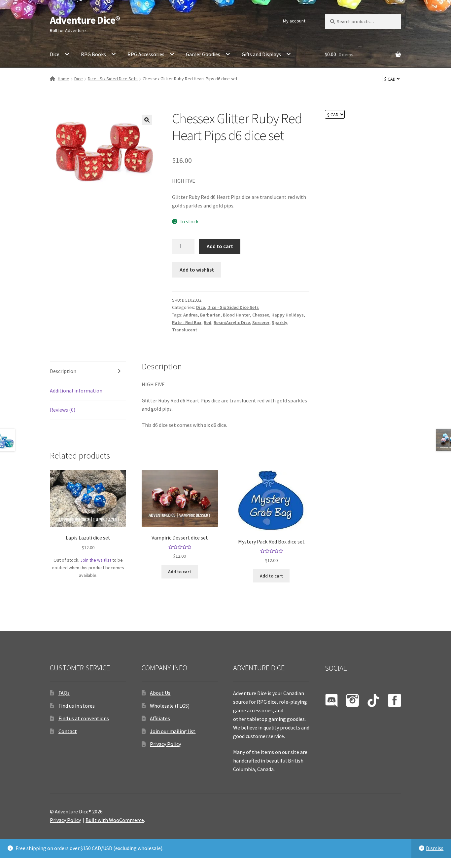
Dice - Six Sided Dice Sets (113, 79)
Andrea (190, 315)
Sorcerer (260, 322)
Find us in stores (76, 705)
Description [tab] (63, 371)
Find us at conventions (83, 718)
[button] (147, 120)
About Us (160, 693)
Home (63, 79)
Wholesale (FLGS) (170, 705)
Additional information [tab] (76, 390)
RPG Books (93, 54)
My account (294, 21)
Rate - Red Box (186, 322)
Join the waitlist (95, 560)
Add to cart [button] (179, 572)
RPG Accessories (145, 54)
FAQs (64, 693)
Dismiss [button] (434, 848)
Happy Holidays (287, 315)
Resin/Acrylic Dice (232, 322)
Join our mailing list (172, 731)
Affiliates (160, 718)
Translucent (184, 330)
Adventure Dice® (85, 20)
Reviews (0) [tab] (62, 409)
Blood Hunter (236, 315)
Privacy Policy (165, 744)
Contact (67, 731)
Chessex (260, 315)
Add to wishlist (197, 269)
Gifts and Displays (261, 54)
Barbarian (210, 315)
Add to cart (220, 246)
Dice (54, 54)
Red (207, 322)
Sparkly (279, 322)
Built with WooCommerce (115, 820)
